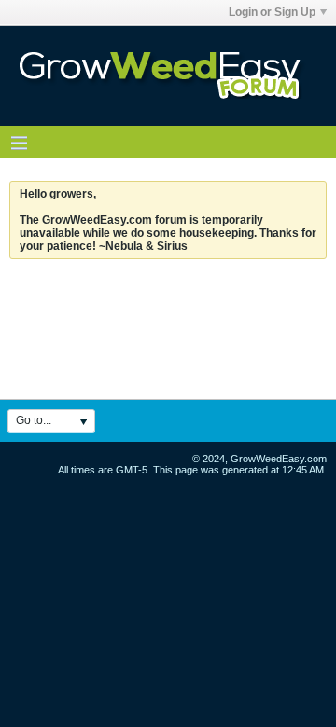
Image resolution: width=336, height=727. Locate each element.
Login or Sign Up (272, 12)
